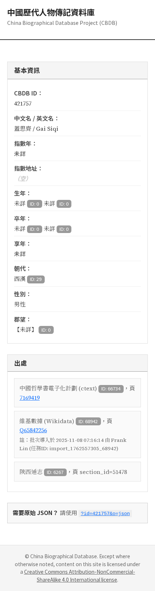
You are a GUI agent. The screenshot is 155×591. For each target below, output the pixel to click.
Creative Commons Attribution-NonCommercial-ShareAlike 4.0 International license (79, 575)
